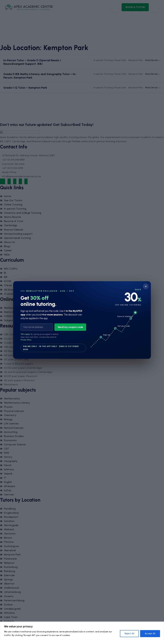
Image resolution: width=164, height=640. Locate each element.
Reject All (129, 633)
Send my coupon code (70, 327)
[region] (82, 631)
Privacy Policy (25, 340)
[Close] (161, 624)
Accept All (150, 633)
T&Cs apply (25, 334)
